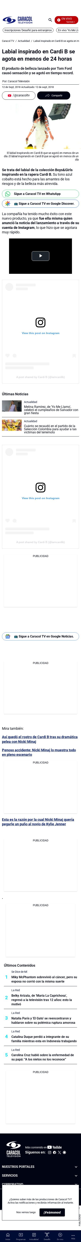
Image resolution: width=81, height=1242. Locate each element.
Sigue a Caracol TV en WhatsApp (37, 194)
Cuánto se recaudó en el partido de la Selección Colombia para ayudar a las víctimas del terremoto (50, 429)
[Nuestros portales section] (76, 1167)
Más (73, 1238)
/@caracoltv (21, 95)
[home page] (17, 19)
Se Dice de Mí (19, 971)
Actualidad (24, 40)
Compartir (57, 95)
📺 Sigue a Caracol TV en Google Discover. (44, 203)
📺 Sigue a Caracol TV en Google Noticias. (44, 636)
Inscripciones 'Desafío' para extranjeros (28, 30)
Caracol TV (8, 40)
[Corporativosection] (76, 1185)
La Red (15, 990)
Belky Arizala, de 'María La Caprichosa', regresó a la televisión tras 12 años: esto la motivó (41, 1000)
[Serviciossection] (76, 1176)
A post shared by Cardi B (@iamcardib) (40, 377)
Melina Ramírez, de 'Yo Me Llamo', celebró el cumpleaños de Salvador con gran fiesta (51, 410)
